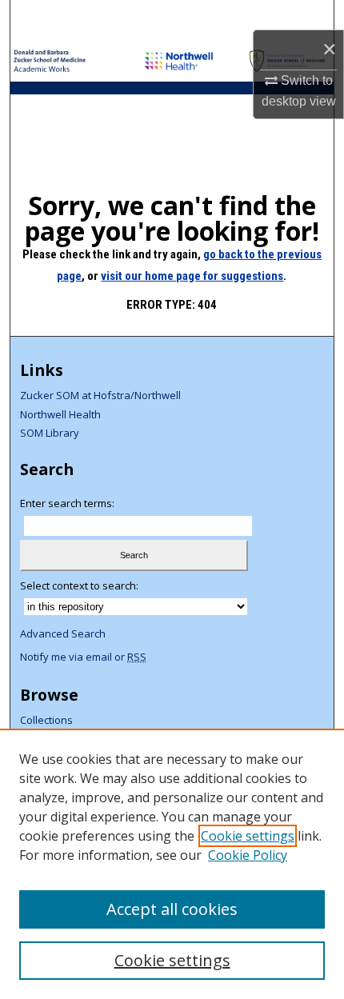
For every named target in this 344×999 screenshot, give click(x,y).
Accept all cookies (172, 909)
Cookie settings (247, 836)
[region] (172, 864)
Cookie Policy (247, 855)
